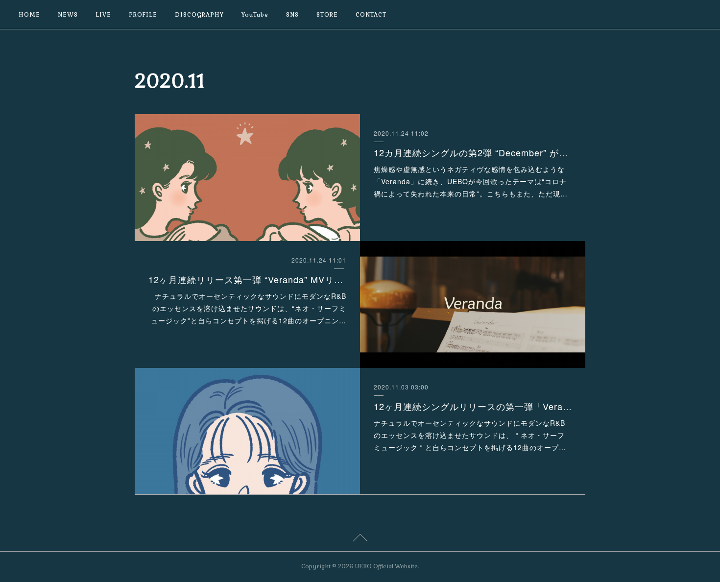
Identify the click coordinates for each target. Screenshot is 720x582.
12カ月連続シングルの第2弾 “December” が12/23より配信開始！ (473, 152)
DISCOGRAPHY (199, 15)
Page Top (360, 539)
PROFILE (143, 15)
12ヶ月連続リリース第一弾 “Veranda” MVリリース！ (247, 279)
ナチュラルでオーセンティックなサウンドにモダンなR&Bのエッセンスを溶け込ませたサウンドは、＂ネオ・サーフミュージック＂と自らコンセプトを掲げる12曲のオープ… (470, 435)
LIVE (103, 15)
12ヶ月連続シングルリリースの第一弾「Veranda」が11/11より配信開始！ (473, 406)
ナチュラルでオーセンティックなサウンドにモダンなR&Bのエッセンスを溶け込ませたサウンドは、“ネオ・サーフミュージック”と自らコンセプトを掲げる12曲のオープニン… (248, 308)
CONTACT (371, 15)
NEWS (68, 15)
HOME (29, 15)
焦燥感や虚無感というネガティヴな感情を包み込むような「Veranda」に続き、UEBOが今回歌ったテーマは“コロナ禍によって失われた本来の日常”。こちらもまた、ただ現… (471, 181)
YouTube (254, 15)
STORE (327, 15)
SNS (292, 15)
